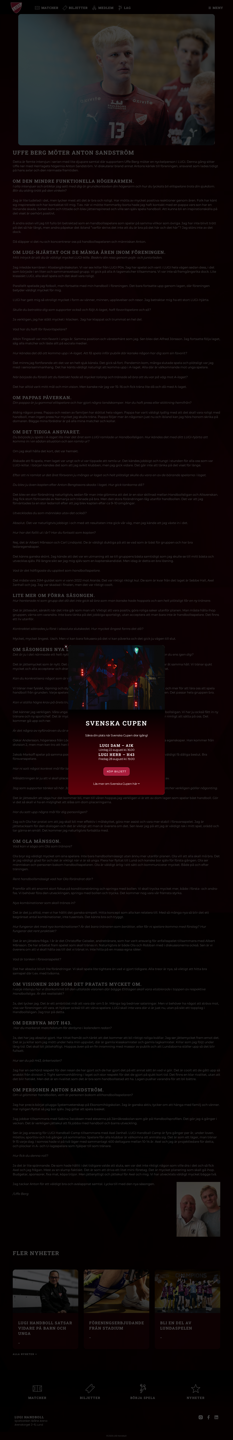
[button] (66, 646)
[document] (116, 720)
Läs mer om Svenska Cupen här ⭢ (116, 784)
